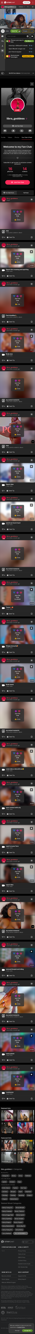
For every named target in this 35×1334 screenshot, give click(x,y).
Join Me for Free (17, 26)
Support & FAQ (22, 1276)
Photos (17, 137)
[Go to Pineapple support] (3, 1312)
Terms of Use (21, 1254)
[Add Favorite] (3, 31)
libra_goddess (12, 198)
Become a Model (6, 1276)
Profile (3, 137)
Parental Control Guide (24, 1263)
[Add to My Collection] (31, 237)
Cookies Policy (22, 1260)
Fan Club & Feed (27, 137)
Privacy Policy (22, 1251)
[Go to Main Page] (11, 2)
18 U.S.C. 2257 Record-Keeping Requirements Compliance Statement (17, 1319)
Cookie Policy (21, 1327)
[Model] (32, 84)
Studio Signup (5, 1279)
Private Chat (27, 56)
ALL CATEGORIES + (20, 1233)
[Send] (32, 36)
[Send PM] (30, 130)
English (26, 1242)
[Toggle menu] (2, 2)
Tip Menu (28, 41)
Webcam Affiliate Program (9, 1282)
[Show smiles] (28, 36)
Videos (22, 7)
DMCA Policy (21, 1257)
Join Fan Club (19, 182)
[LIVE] (4, 199)
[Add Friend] (22, 130)
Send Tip (12, 237)
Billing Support (22, 1279)
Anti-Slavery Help (23, 1267)
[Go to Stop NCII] (12, 1312)
